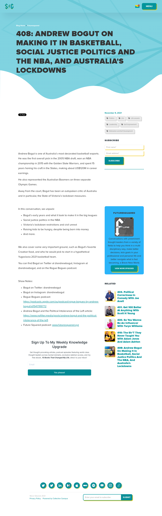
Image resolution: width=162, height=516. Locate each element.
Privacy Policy (35, 498)
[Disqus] (81, 424)
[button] (149, 6)
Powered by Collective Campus (55, 498)
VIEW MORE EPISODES (124, 268)
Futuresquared (33, 26)
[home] (9, 6)
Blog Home (20, 26)
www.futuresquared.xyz (65, 325)
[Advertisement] (124, 188)
